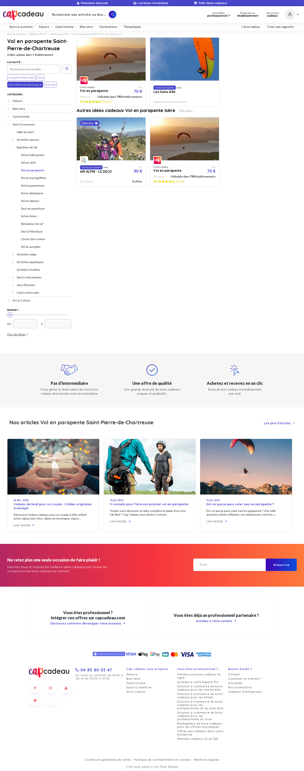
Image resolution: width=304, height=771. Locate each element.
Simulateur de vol (32, 223)
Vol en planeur (30, 201)
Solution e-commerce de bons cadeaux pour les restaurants (200, 688)
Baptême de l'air (38, 34)
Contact (234, 674)
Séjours (17, 100)
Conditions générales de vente (108, 759)
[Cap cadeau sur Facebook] (35, 688)
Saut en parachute (33, 208)
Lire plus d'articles (277, 423)
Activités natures (28, 139)
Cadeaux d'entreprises (244, 691)
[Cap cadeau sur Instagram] (50, 688)
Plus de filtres (16, 334)
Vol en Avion (29, 216)
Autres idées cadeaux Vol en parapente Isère (126, 110)
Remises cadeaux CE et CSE (197, 738)
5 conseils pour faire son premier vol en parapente (149, 504)
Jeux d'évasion (26, 285)
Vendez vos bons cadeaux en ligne (199, 676)
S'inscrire (281, 565)
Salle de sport (25, 132)
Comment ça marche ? (244, 678)
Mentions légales (206, 759)
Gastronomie (21, 116)
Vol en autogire (31, 246)
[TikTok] (50, 700)
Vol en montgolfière (33, 178)
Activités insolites (28, 269)
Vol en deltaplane (32, 193)
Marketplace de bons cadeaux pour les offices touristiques (199, 725)
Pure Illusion (169, 766)
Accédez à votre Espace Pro (198, 682)
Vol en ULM (28, 162)
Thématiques (132, 27)
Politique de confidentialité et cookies (162, 759)
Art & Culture (21, 300)
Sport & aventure (16, 34)
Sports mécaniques (29, 277)
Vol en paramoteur (33, 185)
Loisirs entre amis (28, 292)
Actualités (235, 683)
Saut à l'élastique (32, 231)
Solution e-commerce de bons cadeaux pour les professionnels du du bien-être (200, 705)
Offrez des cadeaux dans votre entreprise (200, 732)
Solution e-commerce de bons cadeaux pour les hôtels (200, 695)
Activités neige (26, 254)
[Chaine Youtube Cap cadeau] (66, 688)
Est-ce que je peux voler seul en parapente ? (240, 504)
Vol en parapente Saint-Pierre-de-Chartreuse (97, 34)
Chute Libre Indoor (33, 239)
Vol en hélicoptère (32, 155)
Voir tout (185, 110)
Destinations (108, 27)
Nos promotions (240, 687)
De (9, 323)
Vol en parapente (59, 34)
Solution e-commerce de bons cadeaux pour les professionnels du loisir (200, 716)
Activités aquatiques (30, 262)
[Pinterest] (35, 700)
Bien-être (19, 108)
